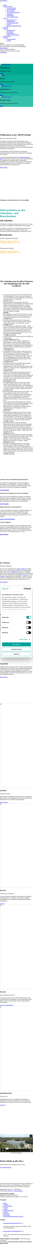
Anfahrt (9, 40)
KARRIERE (3, 52)
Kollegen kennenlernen (13, 34)
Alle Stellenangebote (5, 1167)
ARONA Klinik (7, 6)
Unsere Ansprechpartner (6, 1005)
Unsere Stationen (11, 8)
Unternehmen (7, 36)
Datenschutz (6, 1215)
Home (5, 5)
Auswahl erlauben (16, 649)
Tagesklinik (10, 14)
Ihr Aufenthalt (10, 11)
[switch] (28, 622)
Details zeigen (23, 639)
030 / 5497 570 (9, 1191)
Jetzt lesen (2, 1105)
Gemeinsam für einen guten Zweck (11, 1223)
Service (5, 18)
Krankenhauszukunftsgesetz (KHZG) (13, 1216)
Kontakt (5, 37)
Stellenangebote (11, 30)
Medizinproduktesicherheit (14, 26)
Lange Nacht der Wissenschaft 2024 (11, 1231)
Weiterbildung (10, 33)
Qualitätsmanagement (12, 23)
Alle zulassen (16, 644)
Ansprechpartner (11, 39)
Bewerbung (10, 31)
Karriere (5, 28)
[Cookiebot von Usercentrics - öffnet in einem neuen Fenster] (23, 589)
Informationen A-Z (12, 20)
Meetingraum (10, 15)
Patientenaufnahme (8, 1210)
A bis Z (25, 574)
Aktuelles (5, 27)
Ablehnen (16, 654)
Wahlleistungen (11, 21)
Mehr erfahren (4, 48)
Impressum (6, 1213)
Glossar (9, 24)
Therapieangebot (11, 9)
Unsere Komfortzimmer (13, 12)
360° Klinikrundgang (12, 17)
